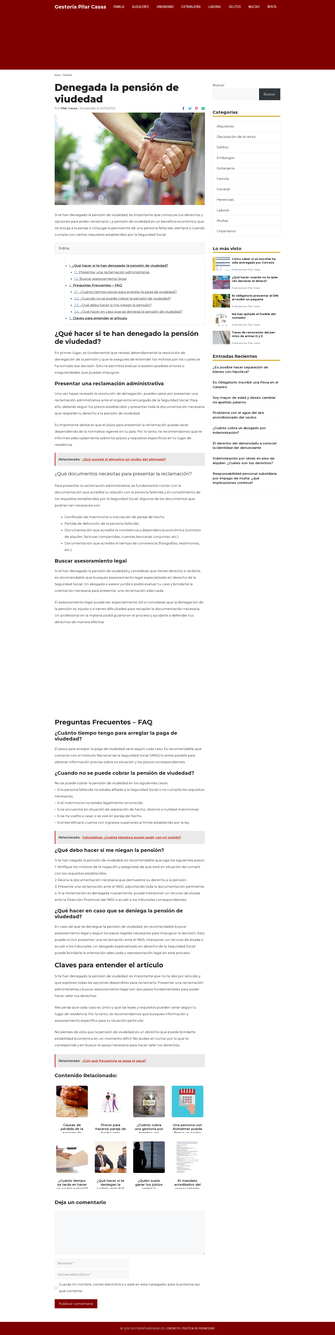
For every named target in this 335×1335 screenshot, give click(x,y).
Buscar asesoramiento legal (100, 279)
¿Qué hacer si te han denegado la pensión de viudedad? (118, 265)
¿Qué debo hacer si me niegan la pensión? (113, 305)
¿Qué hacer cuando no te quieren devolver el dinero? (255, 279)
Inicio (58, 75)
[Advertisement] (167, 42)
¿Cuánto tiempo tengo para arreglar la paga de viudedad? (125, 292)
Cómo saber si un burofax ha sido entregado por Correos (253, 260)
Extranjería (191, 7)
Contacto (173, 1328)
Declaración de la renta (236, 137)
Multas (254, 7)
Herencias (225, 200)
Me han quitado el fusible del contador (253, 315)
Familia (118, 7)
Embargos (225, 158)
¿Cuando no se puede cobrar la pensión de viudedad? (122, 298)
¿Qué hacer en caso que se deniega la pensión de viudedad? (128, 311)
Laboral (214, 7)
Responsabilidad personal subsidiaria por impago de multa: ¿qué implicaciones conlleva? (245, 478)
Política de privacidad (198, 1328)
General (67, 75)
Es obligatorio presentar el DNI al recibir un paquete (255, 297)
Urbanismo (165, 7)
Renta (271, 7)
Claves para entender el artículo (98, 318)
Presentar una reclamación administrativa (111, 272)
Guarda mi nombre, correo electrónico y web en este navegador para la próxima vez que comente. (129, 1287)
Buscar (218, 85)
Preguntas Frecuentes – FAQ (95, 285)
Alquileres (140, 7)
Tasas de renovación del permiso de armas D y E (254, 334)
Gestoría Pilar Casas (80, 7)
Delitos (235, 7)
